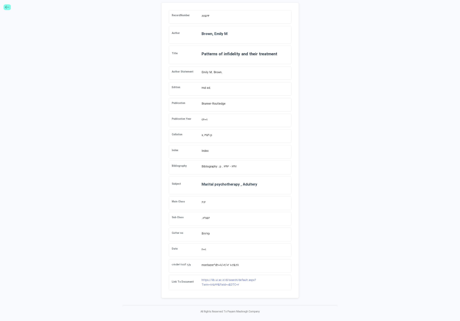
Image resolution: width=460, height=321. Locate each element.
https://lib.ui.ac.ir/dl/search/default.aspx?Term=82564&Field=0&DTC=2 (229, 282)
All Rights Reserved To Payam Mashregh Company (230, 312)
